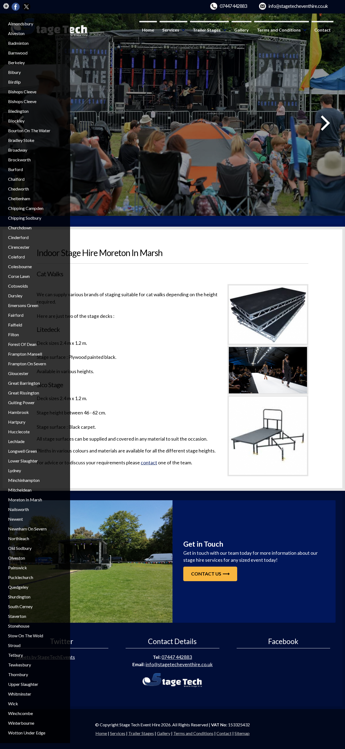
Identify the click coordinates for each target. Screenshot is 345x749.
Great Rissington (23, 392)
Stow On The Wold (25, 635)
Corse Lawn (19, 276)
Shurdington (19, 596)
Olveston (16, 557)
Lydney (14, 470)
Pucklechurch (20, 577)
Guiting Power (21, 402)
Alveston (16, 33)
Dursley (15, 295)
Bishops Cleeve (22, 91)
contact (149, 462)
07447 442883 (233, 6)
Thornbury (18, 674)
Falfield (15, 324)
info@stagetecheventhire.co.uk (298, 6)
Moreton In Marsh (25, 499)
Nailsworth (18, 509)
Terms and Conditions (279, 29)
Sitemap (242, 733)
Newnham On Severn (27, 528)
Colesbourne (20, 266)
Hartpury (16, 421)
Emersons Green (23, 305)
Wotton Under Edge (26, 732)
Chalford (16, 179)
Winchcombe (20, 713)
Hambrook (18, 412)
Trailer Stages (207, 29)
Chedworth (18, 188)
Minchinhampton (24, 480)
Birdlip (14, 81)
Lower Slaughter (23, 460)
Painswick (17, 567)
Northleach (18, 538)
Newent (15, 519)
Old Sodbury (20, 548)
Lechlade (16, 441)
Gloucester (18, 373)
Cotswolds (18, 285)
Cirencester (19, 247)
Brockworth (19, 159)
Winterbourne (21, 723)
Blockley (16, 120)
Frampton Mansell (25, 353)
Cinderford (18, 237)
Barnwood (17, 52)
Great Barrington (24, 383)
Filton (13, 334)
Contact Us (206, 574)
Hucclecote (19, 431)
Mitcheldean (20, 489)
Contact (322, 29)
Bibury (14, 72)
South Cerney (20, 606)
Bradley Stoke (21, 140)
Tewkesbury (19, 664)
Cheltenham (19, 198)
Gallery (241, 29)
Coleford (16, 256)
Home (148, 29)
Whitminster (19, 693)
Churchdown (20, 227)
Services (170, 29)
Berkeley (16, 62)
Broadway (17, 149)
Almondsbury (20, 23)
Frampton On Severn (27, 363)
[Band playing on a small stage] (90, 561)
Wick (13, 703)
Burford (15, 169)
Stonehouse (18, 625)
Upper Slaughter (23, 684)
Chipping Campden (25, 208)
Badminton (18, 43)
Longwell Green (22, 451)
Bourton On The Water (29, 130)
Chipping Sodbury (24, 217)
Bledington (18, 111)
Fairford (15, 315)
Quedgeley (18, 587)
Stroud (14, 645)
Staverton (17, 616)
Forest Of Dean (22, 344)
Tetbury (15, 655)
